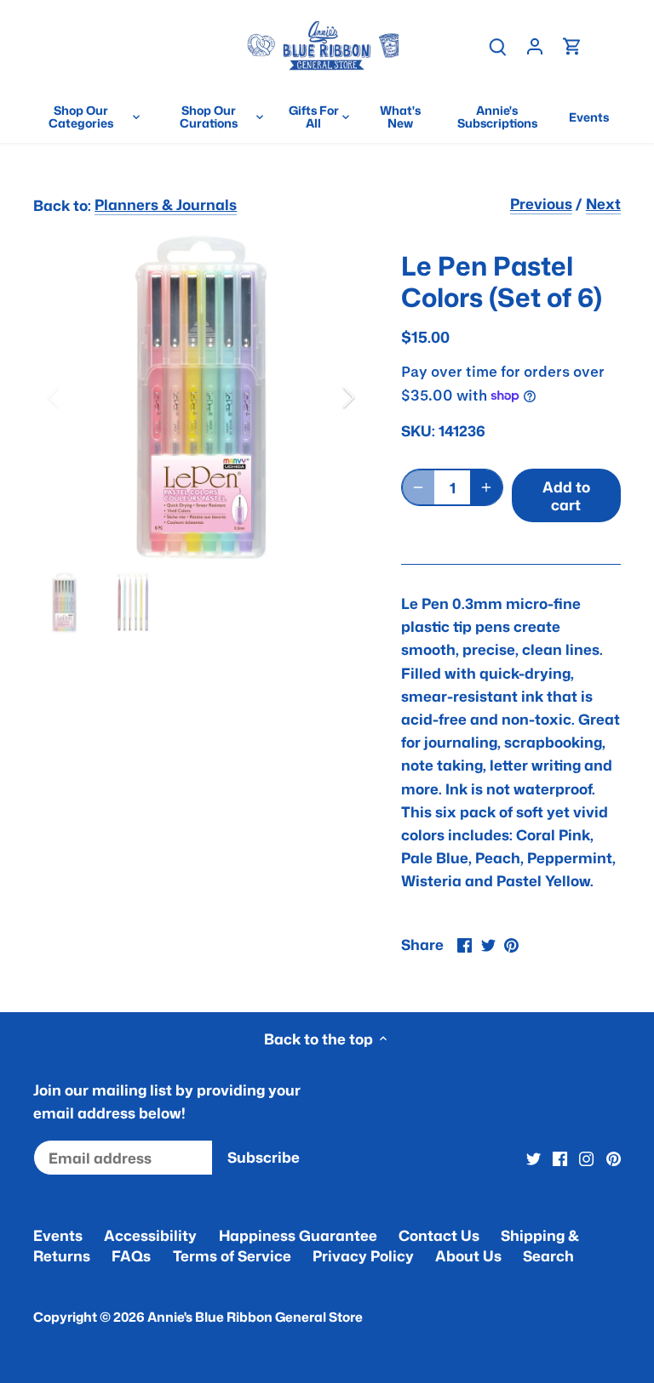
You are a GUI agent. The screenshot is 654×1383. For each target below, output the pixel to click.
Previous (541, 203)
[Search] (497, 45)
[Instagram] (586, 1157)
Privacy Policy (363, 1255)
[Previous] (75, 397)
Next (603, 203)
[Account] (535, 45)
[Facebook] (560, 1157)
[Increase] (486, 487)
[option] (201, 397)
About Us (468, 1255)
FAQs (131, 1255)
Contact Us (439, 1235)
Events (58, 1235)
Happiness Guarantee (298, 1235)
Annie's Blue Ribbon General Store (255, 1316)
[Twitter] (533, 1157)
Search (548, 1255)
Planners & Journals (166, 204)
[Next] (326, 397)
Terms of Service (232, 1255)
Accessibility (150, 1235)
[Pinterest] (613, 1157)
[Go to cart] (572, 45)
